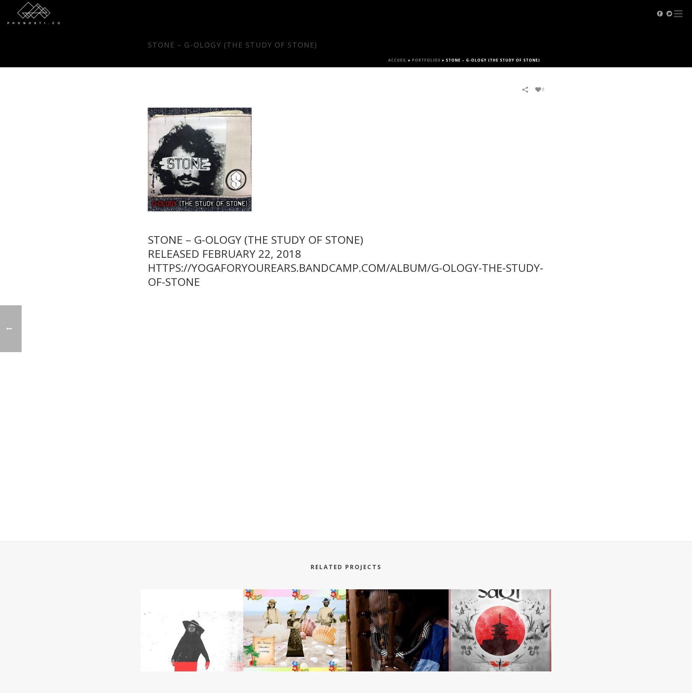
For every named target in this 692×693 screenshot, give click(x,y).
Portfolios (426, 60)
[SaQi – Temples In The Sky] (500, 618)
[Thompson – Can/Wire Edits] (192, 618)
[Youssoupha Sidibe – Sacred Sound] (397, 618)
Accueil (397, 60)
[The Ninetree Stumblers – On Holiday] (294, 618)
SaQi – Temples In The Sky (500, 652)
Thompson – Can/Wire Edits (192, 652)
